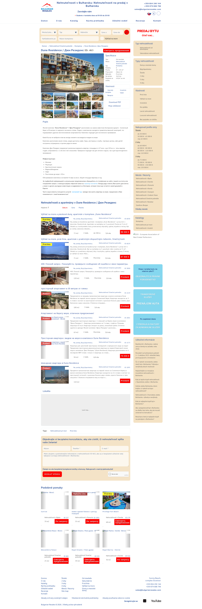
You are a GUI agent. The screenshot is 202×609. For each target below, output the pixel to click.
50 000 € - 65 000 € (145, 136)
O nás (59, 21)
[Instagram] (140, 600)
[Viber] (96, 11)
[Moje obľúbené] (67, 219)
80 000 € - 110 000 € (145, 151)
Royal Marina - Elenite (111, 550)
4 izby (142, 83)
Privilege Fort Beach (111, 512)
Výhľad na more (111, 39)
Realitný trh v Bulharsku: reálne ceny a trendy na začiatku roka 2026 (147, 346)
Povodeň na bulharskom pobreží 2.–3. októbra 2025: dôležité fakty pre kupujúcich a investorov (147, 355)
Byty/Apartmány (145, 69)
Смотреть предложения (116, 51)
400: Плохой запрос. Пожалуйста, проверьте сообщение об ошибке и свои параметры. (84, 264)
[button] (43, 226)
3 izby (142, 79)
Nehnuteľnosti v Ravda (144, 188)
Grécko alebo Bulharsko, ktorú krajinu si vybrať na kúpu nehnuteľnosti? (146, 388)
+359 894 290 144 (152, 3)
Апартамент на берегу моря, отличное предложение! (67, 313)
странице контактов (91, 183)
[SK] (149, 13)
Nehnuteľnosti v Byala (52, 517)
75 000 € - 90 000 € (145, 162)
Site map (65, 591)
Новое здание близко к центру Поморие (84, 513)
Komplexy (78, 46)
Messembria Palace (48, 550)
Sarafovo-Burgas (142, 205)
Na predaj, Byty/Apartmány (82, 219)
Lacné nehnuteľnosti (147, 111)
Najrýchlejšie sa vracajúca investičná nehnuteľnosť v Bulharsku (145, 373)
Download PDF (115, 102)
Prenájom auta (148, 299)
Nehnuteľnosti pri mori (58, 431)
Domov (44, 21)
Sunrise (44, 512)
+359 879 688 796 (152, 6)
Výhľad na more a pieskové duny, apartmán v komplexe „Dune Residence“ (76, 214)
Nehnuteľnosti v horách (144, 228)
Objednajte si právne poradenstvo (148, 274)
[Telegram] (105, 11)
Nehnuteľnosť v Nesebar (144, 202)
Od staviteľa (87, 578)
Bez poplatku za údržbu (148, 119)
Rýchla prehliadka (95, 21)
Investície (123, 90)
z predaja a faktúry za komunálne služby (148, 323)
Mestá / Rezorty (68, 588)
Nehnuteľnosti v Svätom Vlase (147, 195)
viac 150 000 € (143, 167)
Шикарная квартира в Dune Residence (60, 363)
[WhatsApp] (100, 11)
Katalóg (74, 21)
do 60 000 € (142, 146)
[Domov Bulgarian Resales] (47, 7)
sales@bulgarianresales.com (148, 9)
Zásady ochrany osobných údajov (54, 598)
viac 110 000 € (143, 153)
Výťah (122, 93)
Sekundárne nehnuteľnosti (149, 53)
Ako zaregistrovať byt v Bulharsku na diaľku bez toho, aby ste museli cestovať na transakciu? (148, 410)
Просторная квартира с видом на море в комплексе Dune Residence (75, 338)
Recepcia (110, 95)
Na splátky (144, 107)
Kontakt (157, 21)
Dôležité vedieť (120, 21)
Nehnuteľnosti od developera (146, 48)
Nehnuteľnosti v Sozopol (145, 192)
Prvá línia (73, 431)
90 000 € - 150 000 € (145, 165)
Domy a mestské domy (148, 65)
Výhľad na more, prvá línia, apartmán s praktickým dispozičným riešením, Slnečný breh (83, 239)
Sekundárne (87, 581)
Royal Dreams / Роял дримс (83, 550)
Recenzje (140, 21)
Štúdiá (142, 73)
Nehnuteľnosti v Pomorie (84, 517)
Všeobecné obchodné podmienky (85, 598)
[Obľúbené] (158, 13)
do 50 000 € (142, 134)
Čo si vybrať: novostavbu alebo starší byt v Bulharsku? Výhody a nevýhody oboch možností (147, 364)
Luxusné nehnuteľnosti (148, 115)
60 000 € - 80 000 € (145, 148)
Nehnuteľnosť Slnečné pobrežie (61, 46)
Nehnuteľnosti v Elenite (114, 517)
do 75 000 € (142, 160)
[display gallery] (128, 208)
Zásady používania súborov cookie (116, 598)
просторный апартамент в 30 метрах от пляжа (64, 288)
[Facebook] (144, 600)
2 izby (142, 76)
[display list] (125, 208)
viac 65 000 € (142, 139)
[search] (126, 32)
